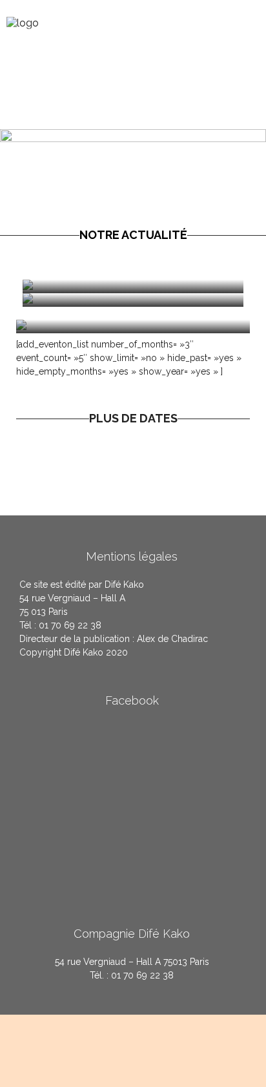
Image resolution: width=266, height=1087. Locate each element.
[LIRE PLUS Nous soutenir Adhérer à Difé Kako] (133, 300)
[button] (252, 21)
